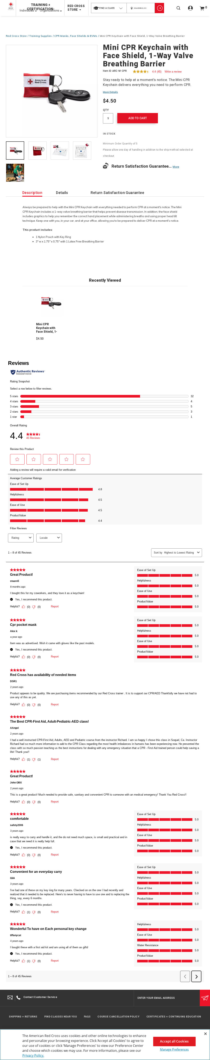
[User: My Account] (190, 10)
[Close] (205, 1033)
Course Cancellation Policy (118, 1016)
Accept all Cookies (174, 1041)
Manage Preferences (174, 1049)
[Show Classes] (159, 8)
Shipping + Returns (23, 1016)
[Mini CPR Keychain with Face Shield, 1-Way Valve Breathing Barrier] (51, 91)
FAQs (87, 1016)
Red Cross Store (16, 35)
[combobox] (109, 8)
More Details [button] (110, 91)
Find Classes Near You (60, 1016)
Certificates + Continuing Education (173, 1016)
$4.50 (39, 338)
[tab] (15, 151)
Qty (106, 110)
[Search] (178, 11)
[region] (105, 1044)
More (176, 166)
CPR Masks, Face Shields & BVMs (75, 35)
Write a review (173, 71)
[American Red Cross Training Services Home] (11, 6)
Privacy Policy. (33, 1055)
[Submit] (205, 998)
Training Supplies (40, 35)
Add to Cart (137, 118)
